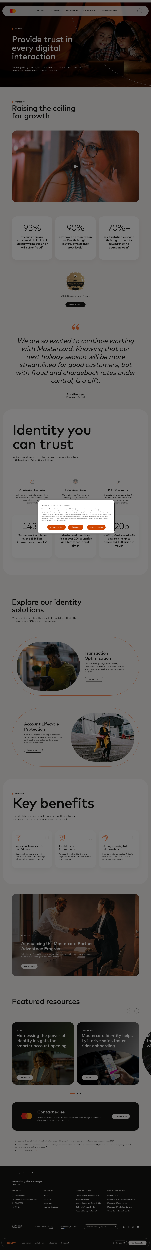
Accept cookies (56, 527)
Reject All (75, 527)
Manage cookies (96, 527)
